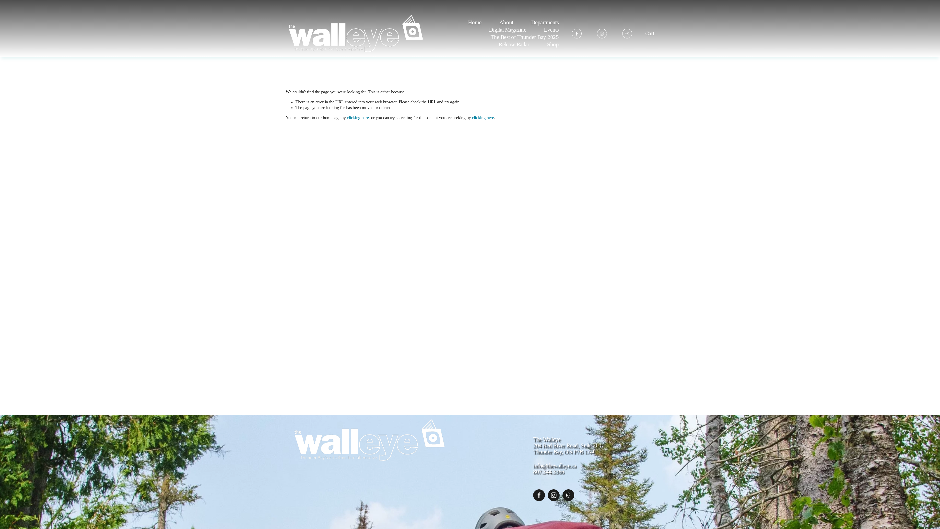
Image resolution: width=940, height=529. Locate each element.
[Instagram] (602, 33)
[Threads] (627, 33)
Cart (649, 33)
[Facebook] (577, 33)
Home (475, 22)
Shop (553, 44)
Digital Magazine (507, 29)
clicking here (358, 117)
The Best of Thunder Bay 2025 (525, 37)
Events (551, 29)
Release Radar (514, 44)
